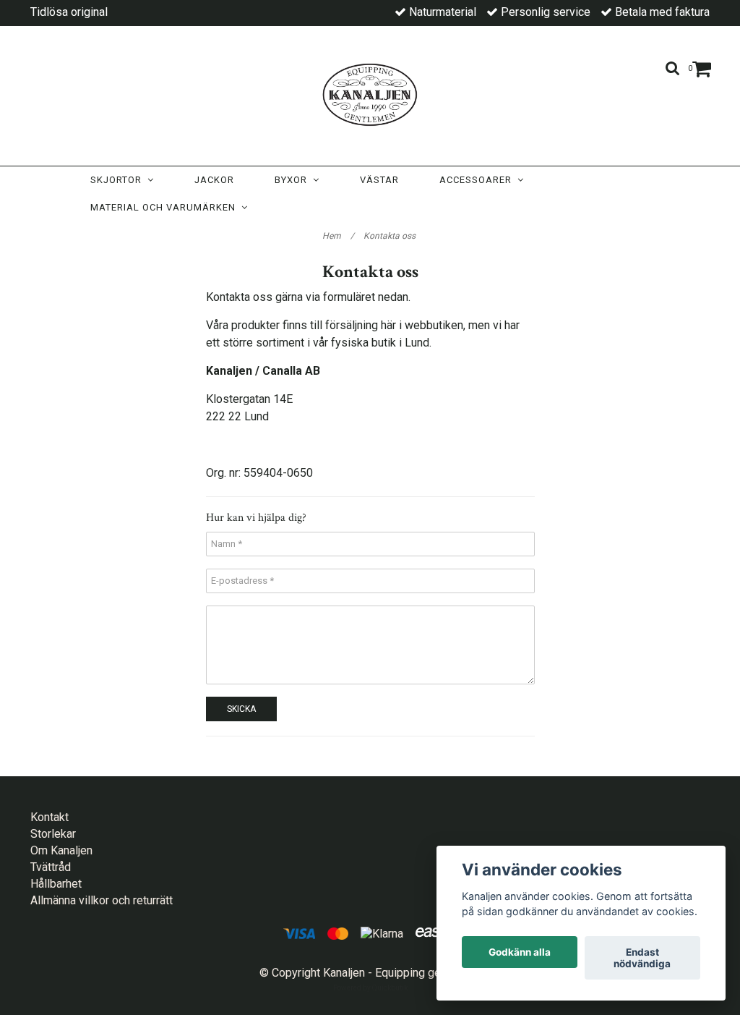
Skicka (241, 709)
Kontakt (49, 817)
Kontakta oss (390, 236)
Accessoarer (478, 179)
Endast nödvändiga (642, 957)
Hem (338, 236)
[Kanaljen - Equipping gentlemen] (370, 91)
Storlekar (53, 834)
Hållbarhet (56, 884)
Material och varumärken (165, 207)
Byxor (294, 179)
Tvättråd (50, 867)
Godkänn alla (520, 952)
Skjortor (118, 179)
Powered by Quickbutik (370, 988)
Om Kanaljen (61, 850)
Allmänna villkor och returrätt (101, 900)
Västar (379, 179)
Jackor (214, 179)
